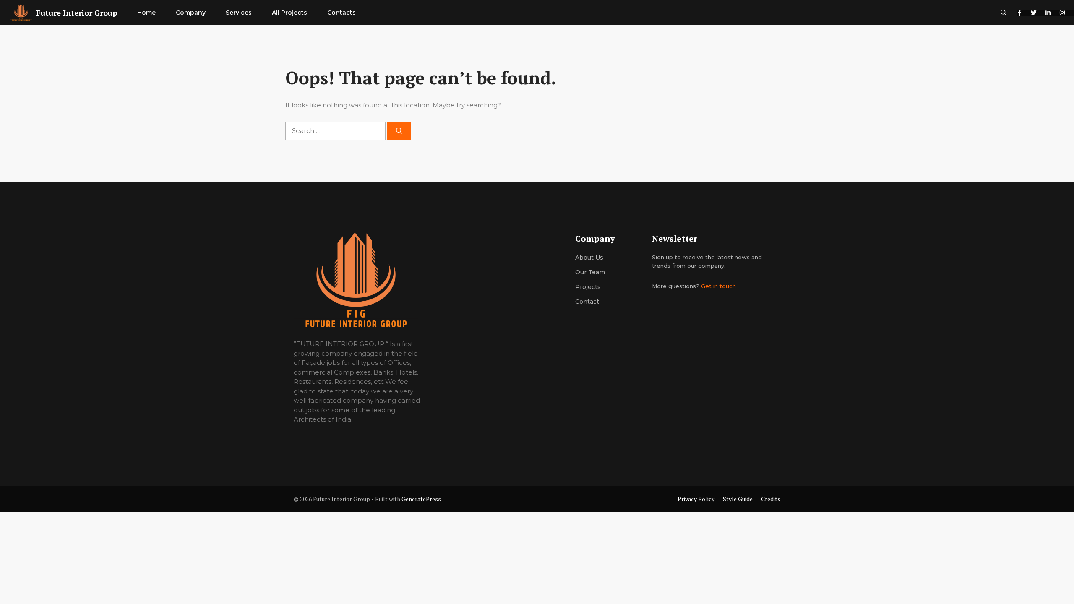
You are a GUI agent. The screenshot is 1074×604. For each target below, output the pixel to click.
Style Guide (738, 499)
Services (239, 12)
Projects (588, 287)
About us (589, 257)
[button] (1004, 12)
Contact (587, 301)
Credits (770, 499)
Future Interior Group (76, 13)
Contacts (341, 12)
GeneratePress (421, 499)
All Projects (289, 12)
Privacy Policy (696, 499)
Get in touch (718, 286)
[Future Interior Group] (21, 12)
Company (191, 12)
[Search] (399, 131)
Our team (590, 272)
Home (146, 12)
